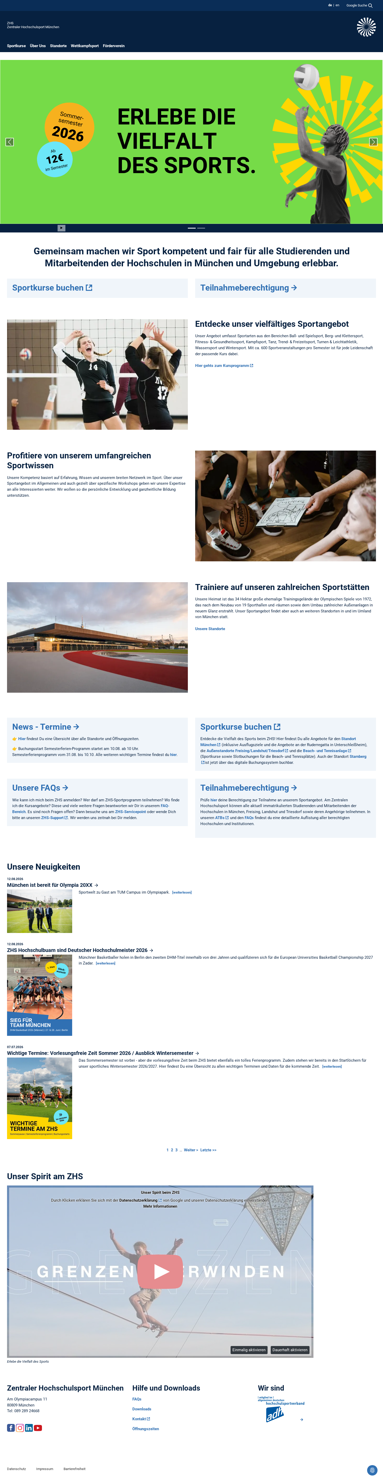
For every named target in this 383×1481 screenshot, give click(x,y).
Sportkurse (16, 46)
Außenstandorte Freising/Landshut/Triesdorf (245, 750)
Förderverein (114, 46)
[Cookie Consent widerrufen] (372, 1470)
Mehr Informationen (160, 1206)
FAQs (249, 817)
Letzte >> (208, 1150)
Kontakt (139, 1419)
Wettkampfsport (85, 46)
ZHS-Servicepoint (130, 811)
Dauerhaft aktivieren (290, 1350)
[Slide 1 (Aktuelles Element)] (192, 228)
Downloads (141, 1409)
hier (173, 754)
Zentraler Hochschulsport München (33, 27)
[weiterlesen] (182, 892)
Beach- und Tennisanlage (325, 750)
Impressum (44, 1469)
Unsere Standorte (210, 628)
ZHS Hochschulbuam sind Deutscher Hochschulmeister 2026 (78, 950)
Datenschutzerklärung (138, 1200)
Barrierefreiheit (74, 1469)
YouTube (38, 1428)
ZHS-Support (52, 817)
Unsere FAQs (36, 788)
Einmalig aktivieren (248, 1350)
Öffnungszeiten (145, 1429)
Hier (22, 738)
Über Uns (38, 46)
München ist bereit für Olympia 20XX (50, 885)
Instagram (20, 1428)
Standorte (58, 46)
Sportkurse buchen (48, 288)
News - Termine (41, 727)
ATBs (220, 817)
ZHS (10, 23)
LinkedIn (29, 1428)
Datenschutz (16, 1469)
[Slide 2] (201, 228)
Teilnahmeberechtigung (244, 288)
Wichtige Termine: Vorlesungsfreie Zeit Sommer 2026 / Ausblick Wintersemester (101, 1053)
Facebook (11, 1428)
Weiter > (191, 1150)
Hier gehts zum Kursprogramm (222, 365)
